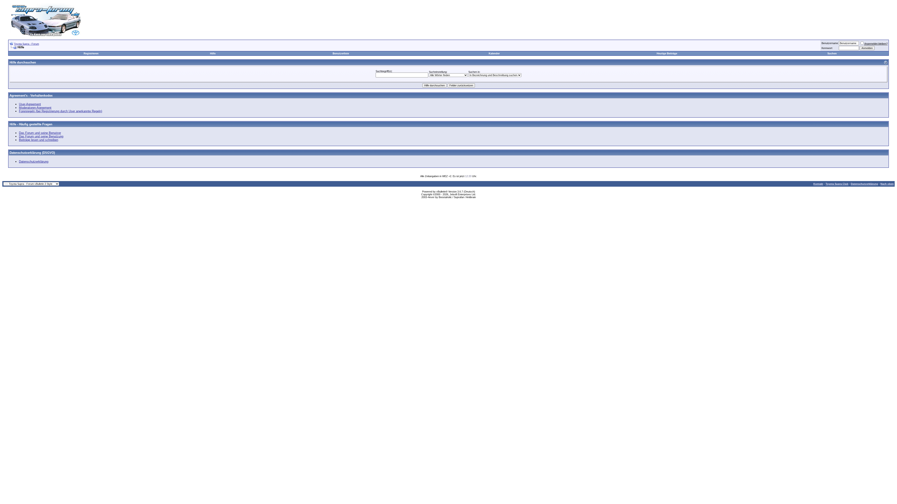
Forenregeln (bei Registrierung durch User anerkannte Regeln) (60, 111)
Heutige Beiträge (667, 53)
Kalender (494, 53)
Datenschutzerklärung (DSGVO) (32, 152)
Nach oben (887, 183)
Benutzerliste (341, 53)
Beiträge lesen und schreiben (38, 140)
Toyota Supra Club (837, 183)
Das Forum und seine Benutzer (40, 133)
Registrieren (91, 53)
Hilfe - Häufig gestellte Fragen (31, 124)
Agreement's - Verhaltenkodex (31, 95)
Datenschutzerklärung (33, 161)
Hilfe (213, 53)
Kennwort (827, 48)
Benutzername (830, 43)
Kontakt (818, 183)
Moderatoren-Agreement (35, 107)
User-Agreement (30, 104)
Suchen (832, 53)
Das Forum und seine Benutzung (41, 136)
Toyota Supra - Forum (26, 43)
